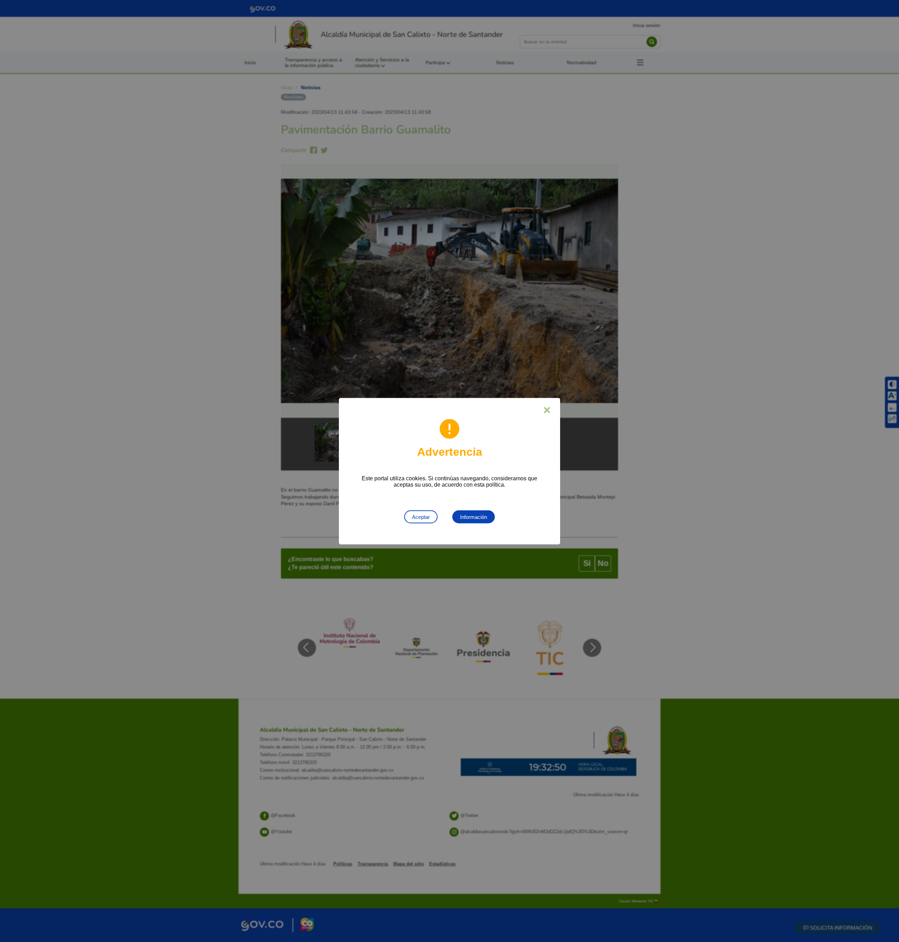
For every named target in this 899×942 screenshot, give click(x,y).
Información (473, 517)
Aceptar (421, 517)
